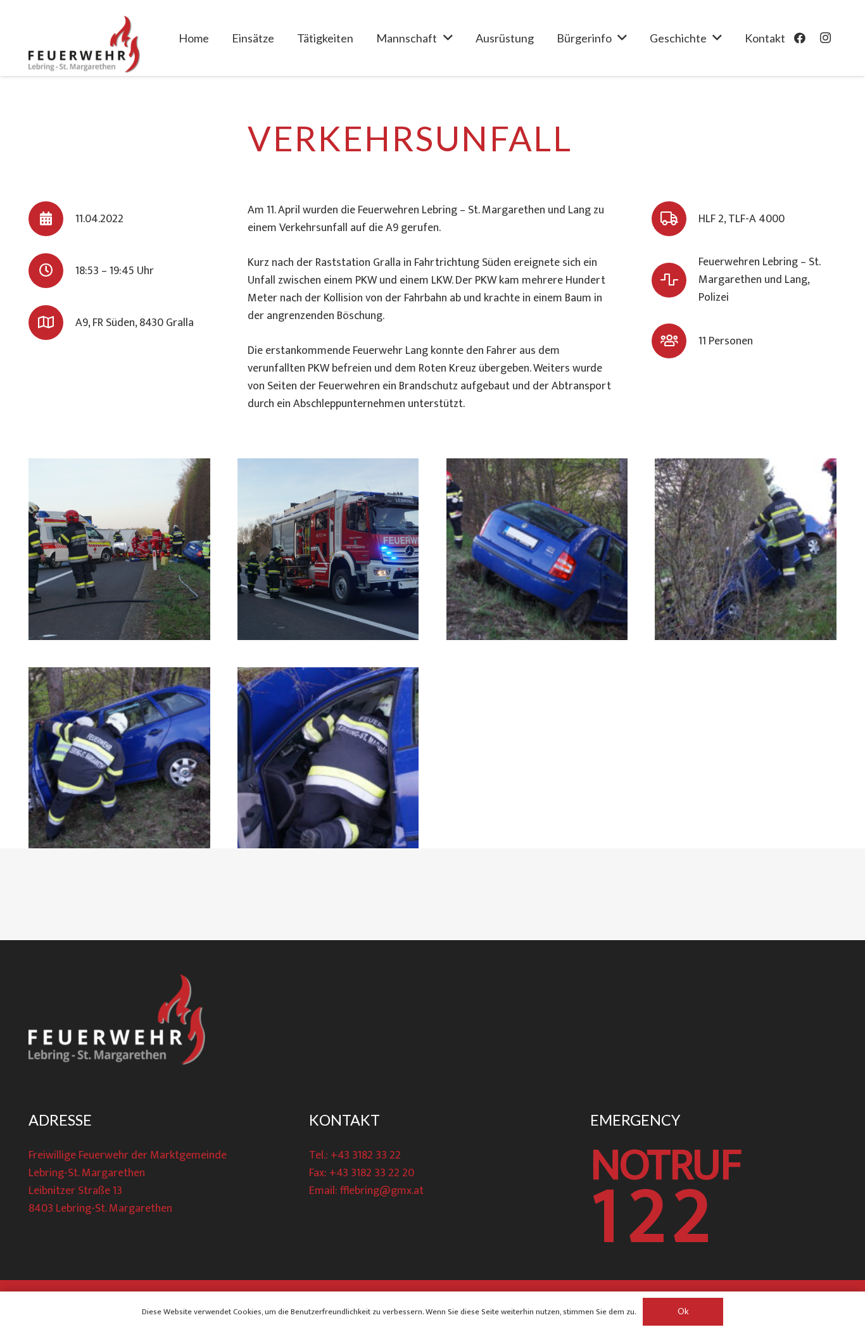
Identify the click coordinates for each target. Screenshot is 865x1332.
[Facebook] (799, 38)
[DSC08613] (537, 549)
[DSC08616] (119, 758)
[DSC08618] (328, 758)
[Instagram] (825, 38)
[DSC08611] (328, 549)
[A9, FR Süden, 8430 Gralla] (51, 322)
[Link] (84, 44)
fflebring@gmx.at (382, 1190)
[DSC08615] (746, 549)
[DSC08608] (119, 549)
